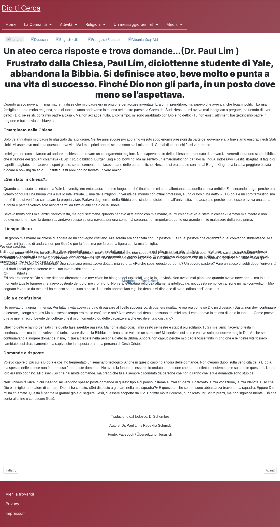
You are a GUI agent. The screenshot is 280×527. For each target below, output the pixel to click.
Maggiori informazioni (140, 280)
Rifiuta (22, 273)
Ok (6, 273)
